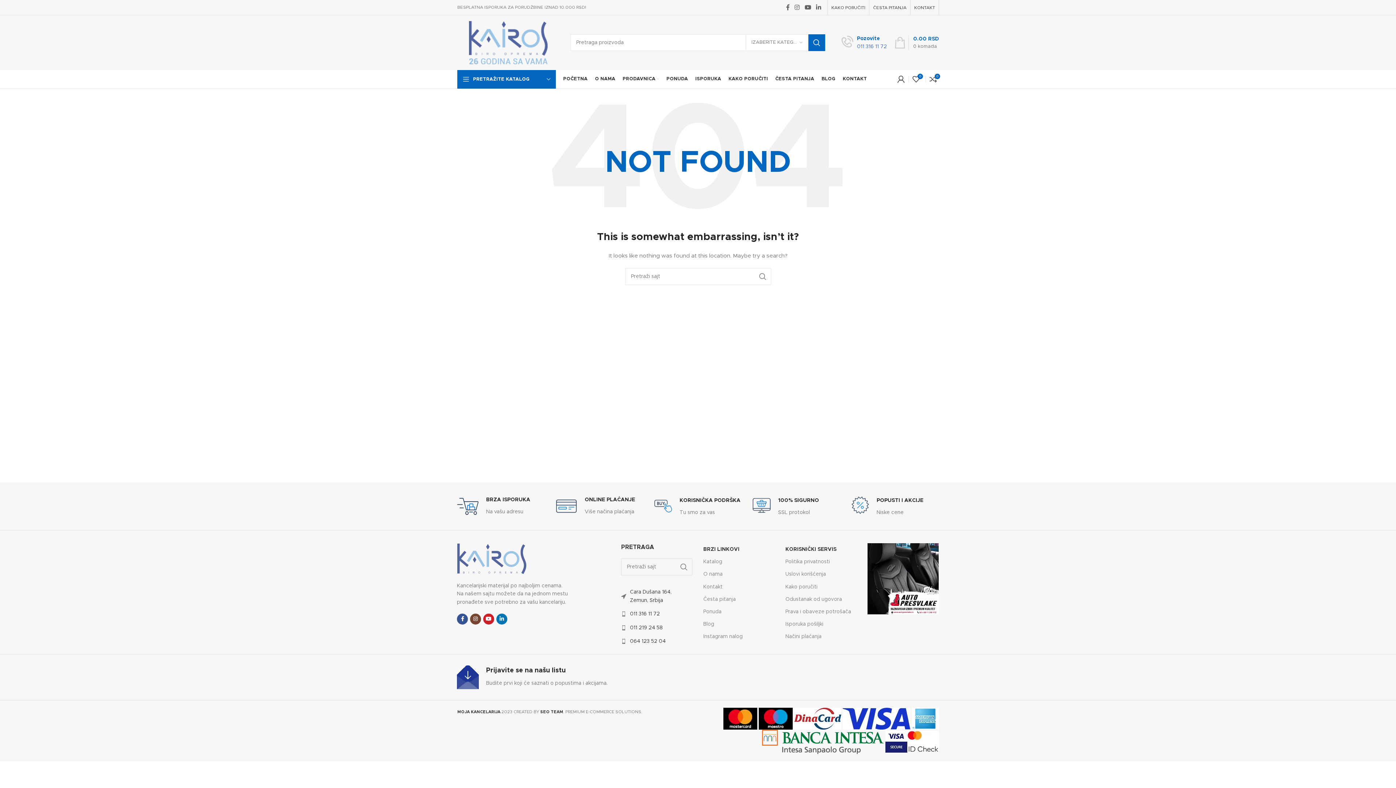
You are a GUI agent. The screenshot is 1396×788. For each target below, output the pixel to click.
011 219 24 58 (646, 627)
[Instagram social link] (797, 7)
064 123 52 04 (648, 641)
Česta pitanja (719, 599)
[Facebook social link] (788, 7)
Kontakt (713, 587)
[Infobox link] (864, 43)
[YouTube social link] (808, 7)
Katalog (712, 561)
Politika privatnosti (807, 561)
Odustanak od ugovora (813, 599)
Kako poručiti (801, 587)
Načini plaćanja (803, 636)
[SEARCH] (816, 42)
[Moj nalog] (901, 79)
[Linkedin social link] (818, 7)
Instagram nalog (723, 636)
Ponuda (712, 611)
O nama (713, 574)
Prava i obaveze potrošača (818, 611)
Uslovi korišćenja (805, 574)
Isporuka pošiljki (804, 624)
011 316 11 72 (645, 614)
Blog (708, 624)
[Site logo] (508, 42)
